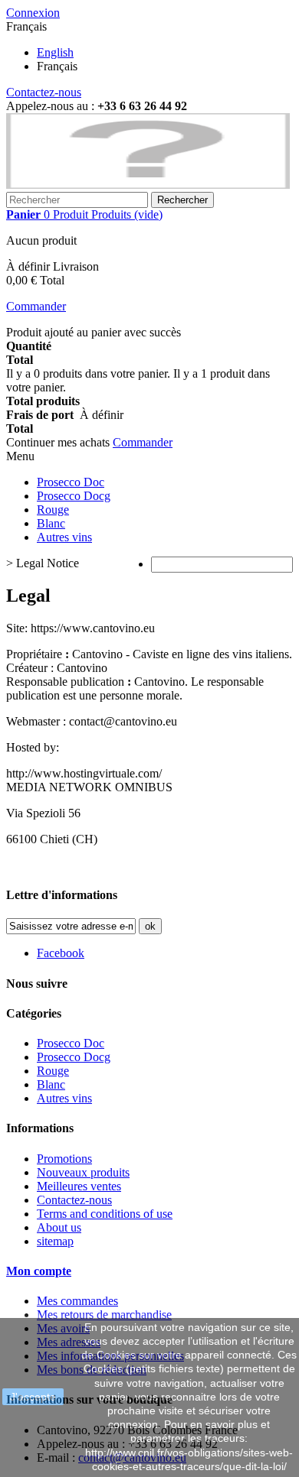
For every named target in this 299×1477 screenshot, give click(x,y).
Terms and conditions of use (104, 1213)
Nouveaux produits (83, 1172)
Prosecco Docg (73, 495)
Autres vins (64, 537)
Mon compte (38, 1270)
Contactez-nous (43, 92)
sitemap (55, 1241)
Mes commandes (77, 1300)
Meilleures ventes (79, 1186)
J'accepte (33, 1397)
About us (59, 1227)
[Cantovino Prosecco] (148, 184)
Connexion (33, 12)
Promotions (64, 1158)
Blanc (51, 523)
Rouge (53, 509)
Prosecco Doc (70, 482)
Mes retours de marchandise (104, 1314)
